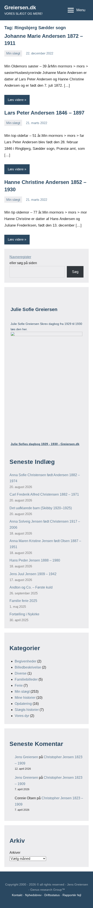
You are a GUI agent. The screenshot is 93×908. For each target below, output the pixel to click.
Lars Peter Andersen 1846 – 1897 (44, 113)
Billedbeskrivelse (28, 667)
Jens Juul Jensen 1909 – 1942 (33, 574)
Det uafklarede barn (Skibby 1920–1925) (41, 508)
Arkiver (15, 852)
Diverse (21, 673)
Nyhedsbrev (33, 895)
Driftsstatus (52, 895)
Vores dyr (22, 716)
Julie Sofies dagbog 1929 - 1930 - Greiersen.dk (45, 444)
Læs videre (16, 100)
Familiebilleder (26, 679)
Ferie (19, 685)
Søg (75, 272)
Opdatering (23, 703)
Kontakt (17, 895)
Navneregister (20, 257)
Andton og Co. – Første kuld (31, 587)
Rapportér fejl (72, 895)
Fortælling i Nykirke (24, 614)
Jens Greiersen (26, 757)
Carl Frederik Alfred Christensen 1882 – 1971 (44, 494)
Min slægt (13, 53)
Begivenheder (25, 661)
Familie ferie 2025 (23, 601)
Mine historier (25, 697)
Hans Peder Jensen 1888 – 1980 (35, 560)
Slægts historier (27, 710)
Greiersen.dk (20, 7)
